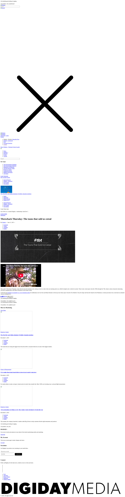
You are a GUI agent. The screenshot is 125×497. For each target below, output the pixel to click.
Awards (18, 147)
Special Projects (7, 180)
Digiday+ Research (7, 181)
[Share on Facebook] (2, 296)
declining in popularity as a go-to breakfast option (18, 292)
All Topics (5, 173)
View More (3, 310)
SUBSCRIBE (4, 214)
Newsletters (6, 183)
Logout (5, 144)
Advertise (5, 475)
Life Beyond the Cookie (9, 168)
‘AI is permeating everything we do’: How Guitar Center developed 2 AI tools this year (22, 409)
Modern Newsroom (7, 172)
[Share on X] (4, 296)
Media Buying (6, 199)
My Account (3, 177)
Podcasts (10, 147)
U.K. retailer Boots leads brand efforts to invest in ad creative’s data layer (18, 372)
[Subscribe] (3, 134)
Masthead (5, 478)
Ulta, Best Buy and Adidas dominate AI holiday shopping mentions (16, 193)
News (2, 147)
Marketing (5, 197)
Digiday (4, 222)
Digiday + (6, 147)
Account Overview (7, 143)
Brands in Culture (7, 169)
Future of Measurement (6, 369)
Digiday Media (6, 479)
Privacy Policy (6, 476)
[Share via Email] (6, 296)
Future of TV (6, 200)
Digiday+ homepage (8, 140)
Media (4, 196)
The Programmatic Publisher (9, 164)
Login (7, 135)
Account (2, 442)
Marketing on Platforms (8, 167)
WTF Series (6, 182)
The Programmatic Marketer (9, 165)
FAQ (4, 142)
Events (14, 147)
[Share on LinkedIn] (1, 296)
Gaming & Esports (7, 171)
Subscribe (3, 135)
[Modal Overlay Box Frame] (11, 454)
